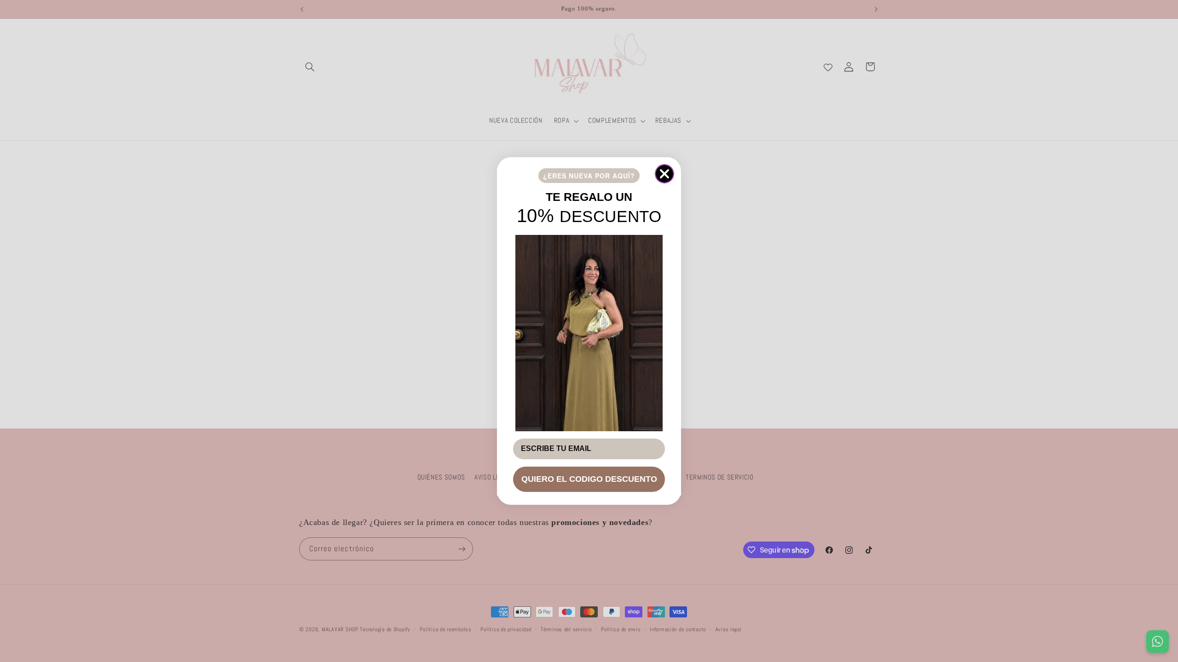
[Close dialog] (664, 174)
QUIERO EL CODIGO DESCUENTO (589, 479)
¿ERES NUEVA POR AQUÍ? (589, 175)
